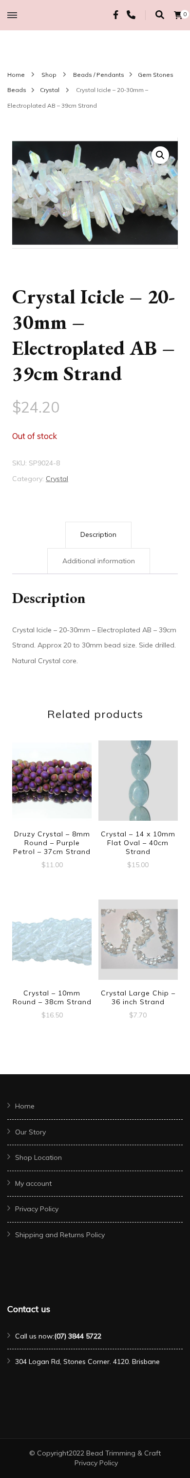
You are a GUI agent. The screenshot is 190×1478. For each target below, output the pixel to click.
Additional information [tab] (98, 560)
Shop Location (38, 1157)
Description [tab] (98, 534)
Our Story (30, 1132)
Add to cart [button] (52, 789)
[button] (160, 155)
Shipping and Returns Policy (60, 1234)
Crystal (57, 478)
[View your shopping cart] (178, 15)
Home (25, 1106)
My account (33, 1183)
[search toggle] (159, 15)
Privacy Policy (36, 1208)
